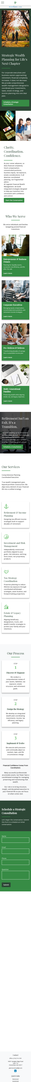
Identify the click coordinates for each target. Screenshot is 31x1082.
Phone (4, 858)
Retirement (15, 1079)
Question (5, 869)
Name (4, 836)
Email (4, 847)
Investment (15, 1081)
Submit (6, 885)
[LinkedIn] (15, 1071)
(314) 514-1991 (17, 1058)
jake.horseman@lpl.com (15, 1068)
